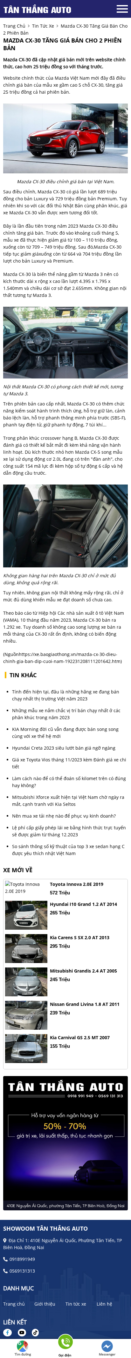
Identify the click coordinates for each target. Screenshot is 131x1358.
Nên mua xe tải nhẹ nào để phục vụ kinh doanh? (64, 816)
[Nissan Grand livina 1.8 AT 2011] (26, 1015)
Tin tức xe (76, 1304)
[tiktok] (33, 1332)
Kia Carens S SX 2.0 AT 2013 (79, 937)
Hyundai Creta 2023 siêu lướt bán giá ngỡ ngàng (63, 748)
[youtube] (22, 1332)
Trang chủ (14, 1304)
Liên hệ (104, 1304)
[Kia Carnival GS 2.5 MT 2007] (26, 1048)
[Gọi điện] (64, 1344)
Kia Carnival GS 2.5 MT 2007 (80, 1037)
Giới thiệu (44, 1304)
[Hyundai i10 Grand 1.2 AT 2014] (26, 915)
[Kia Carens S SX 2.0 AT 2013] (26, 948)
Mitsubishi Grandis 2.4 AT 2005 (83, 971)
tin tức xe (43, 26)
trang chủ (14, 26)
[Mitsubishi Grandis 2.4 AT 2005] (26, 981)
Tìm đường (23, 1354)
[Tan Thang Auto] (38, 8)
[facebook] (10, 1332)
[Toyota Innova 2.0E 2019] (26, 888)
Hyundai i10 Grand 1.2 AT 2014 (83, 904)
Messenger (107, 1354)
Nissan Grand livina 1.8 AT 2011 (85, 1004)
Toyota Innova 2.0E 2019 (76, 884)
